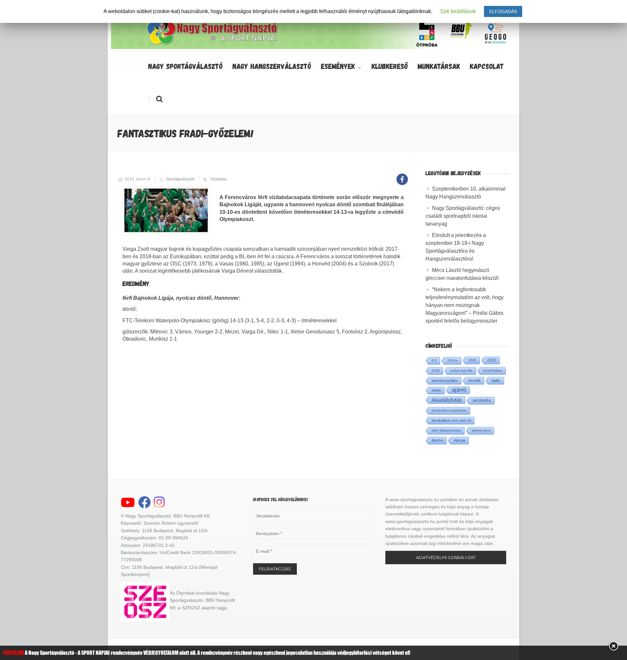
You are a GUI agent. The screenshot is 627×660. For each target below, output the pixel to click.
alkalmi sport (481, 430)
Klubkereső (390, 66)
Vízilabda (218, 179)
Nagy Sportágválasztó (185, 66)
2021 (472, 360)
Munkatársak (439, 66)
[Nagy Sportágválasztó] (213, 44)
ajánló (459, 390)
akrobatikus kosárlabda (449, 410)
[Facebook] (402, 175)
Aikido (436, 390)
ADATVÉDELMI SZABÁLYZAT (446, 557)
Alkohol (437, 440)
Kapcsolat (487, 66)
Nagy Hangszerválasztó (272, 66)
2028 (436, 370)
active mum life (461, 370)
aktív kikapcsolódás (446, 430)
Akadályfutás (447, 400)
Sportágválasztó (180, 179)
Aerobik (475, 380)
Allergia (459, 440)
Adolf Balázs (492, 370)
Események (338, 66)
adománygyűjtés (445, 380)
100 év (452, 360)
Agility (496, 380)
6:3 (434, 360)
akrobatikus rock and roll (451, 420)
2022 (491, 360)
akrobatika (482, 400)
